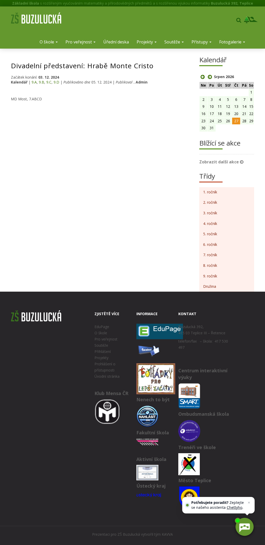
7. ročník (210, 254)
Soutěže (172, 42)
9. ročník (210, 276)
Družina (209, 286)
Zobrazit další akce (219, 162)
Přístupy (200, 42)
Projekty (145, 42)
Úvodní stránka (107, 376)
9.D (56, 82)
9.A (34, 82)
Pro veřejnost (79, 42)
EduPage (101, 326)
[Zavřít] (249, 502)
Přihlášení (102, 351)
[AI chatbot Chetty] (244, 526)
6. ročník (210, 244)
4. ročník (210, 223)
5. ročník (210, 233)
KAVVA (167, 534)
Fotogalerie (230, 42)
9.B (41, 82)
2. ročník (210, 202)
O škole (47, 42)
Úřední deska (116, 42)
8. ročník (210, 265)
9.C (48, 82)
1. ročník (210, 192)
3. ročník (210, 212)
